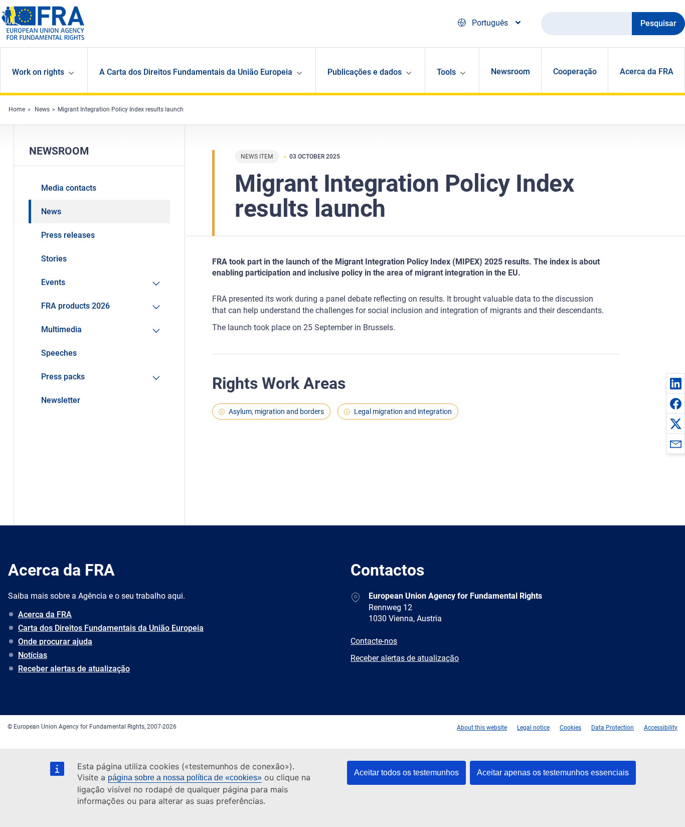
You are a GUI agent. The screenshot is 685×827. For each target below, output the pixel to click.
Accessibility (660, 727)
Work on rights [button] (38, 72)
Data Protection (612, 727)
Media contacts (68, 188)
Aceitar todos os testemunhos (406, 772)
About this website (482, 727)
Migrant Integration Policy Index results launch (121, 109)
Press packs (63, 376)
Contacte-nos (374, 641)
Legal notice (533, 727)
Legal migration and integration (403, 411)
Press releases (68, 235)
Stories (54, 258)
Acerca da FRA (646, 71)
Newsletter (60, 400)
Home (17, 109)
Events (53, 282)
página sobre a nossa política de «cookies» (185, 777)
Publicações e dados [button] (364, 72)
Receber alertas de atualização (74, 668)
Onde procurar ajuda (55, 641)
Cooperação (575, 71)
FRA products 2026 (75, 306)
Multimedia (61, 329)
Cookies (570, 727)
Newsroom (510, 71)
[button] (675, 383)
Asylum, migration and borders (276, 411)
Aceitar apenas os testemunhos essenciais (553, 772)
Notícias (32, 655)
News (42, 109)
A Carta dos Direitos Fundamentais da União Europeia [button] (195, 72)
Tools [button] (446, 72)
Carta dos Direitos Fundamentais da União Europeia (111, 628)
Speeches (59, 353)
